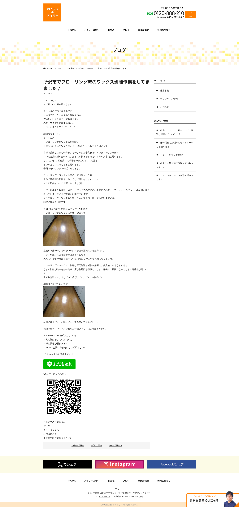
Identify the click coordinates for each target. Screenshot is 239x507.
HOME (72, 30)
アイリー (119, 489)
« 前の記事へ (78, 445)
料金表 (111, 30)
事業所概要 (143, 30)
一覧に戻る (96, 445)
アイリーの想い (91, 30)
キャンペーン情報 (169, 99)
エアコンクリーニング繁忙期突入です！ (174, 177)
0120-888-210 (104, 497)
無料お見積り (164, 30)
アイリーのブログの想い (172, 155)
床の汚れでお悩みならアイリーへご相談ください (174, 144)
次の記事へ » (115, 445)
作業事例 (70, 68)
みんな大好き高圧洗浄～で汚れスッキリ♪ (174, 165)
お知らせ (164, 107)
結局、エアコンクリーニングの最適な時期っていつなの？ (174, 132)
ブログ (126, 30)
